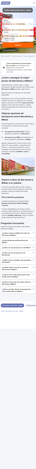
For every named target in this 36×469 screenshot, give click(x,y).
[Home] (6, 3)
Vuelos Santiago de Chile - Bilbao (12, 311)
